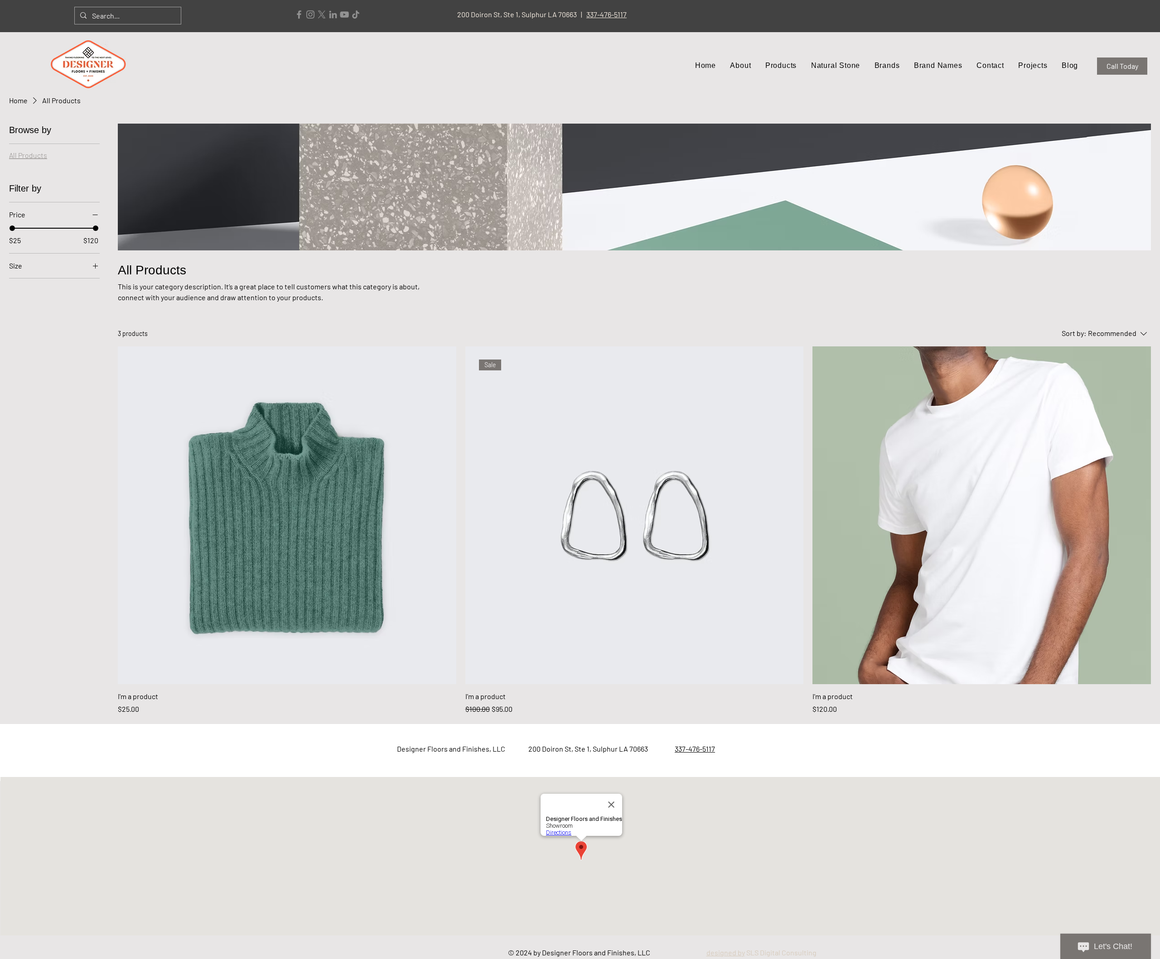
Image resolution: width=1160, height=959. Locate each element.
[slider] (12, 228)
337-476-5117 (606, 14)
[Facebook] (299, 14)
